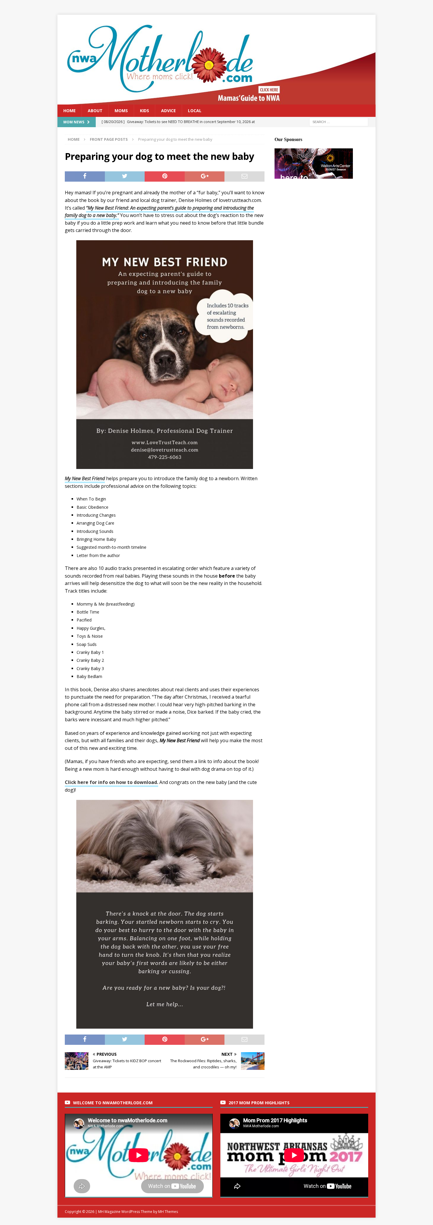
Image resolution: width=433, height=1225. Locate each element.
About (95, 110)
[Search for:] (338, 122)
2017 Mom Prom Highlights (259, 1102)
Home (69, 110)
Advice (168, 110)
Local (194, 110)
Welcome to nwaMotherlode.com (113, 1102)
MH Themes (168, 1211)
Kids (144, 110)
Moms (121, 110)
